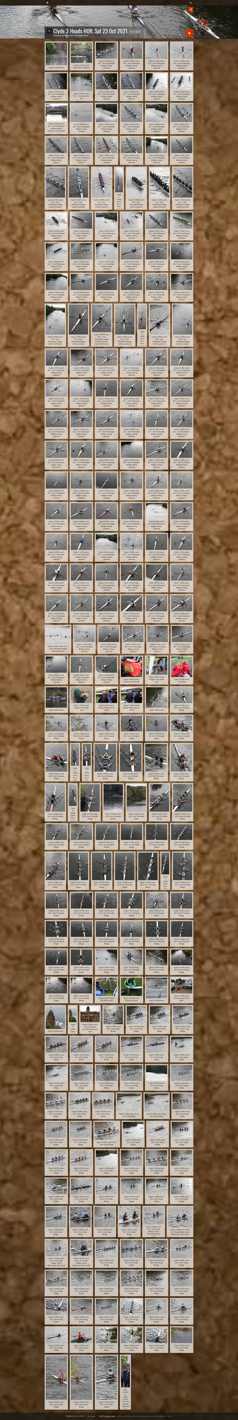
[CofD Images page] (47, 3)
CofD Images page (107, 1416)
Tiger (169, 1416)
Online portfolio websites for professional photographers (141, 1416)
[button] (3, 1416)
